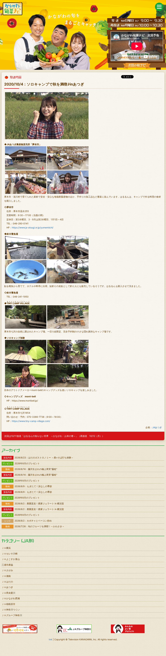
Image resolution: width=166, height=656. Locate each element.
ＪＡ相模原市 (8, 604)
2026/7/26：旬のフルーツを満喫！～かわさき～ (35, 526)
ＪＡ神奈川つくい (11, 609)
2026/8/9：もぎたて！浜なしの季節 (29, 486)
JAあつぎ (157, 427)
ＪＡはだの (7, 581)
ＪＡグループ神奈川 (12, 615)
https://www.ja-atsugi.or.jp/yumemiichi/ (32, 227)
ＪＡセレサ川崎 (10, 553)
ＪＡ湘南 (6, 576)
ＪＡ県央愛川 (8, 592)
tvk (50, 639)
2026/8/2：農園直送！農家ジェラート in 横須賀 (35, 503)
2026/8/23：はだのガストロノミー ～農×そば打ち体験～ (38, 457)
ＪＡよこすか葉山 (11, 559)
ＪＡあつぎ (7, 587)
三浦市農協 (7, 564)
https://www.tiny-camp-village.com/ (31, 421)
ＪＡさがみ (7, 570)
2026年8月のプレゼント (21, 463)
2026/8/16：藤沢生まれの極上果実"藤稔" (31, 469)
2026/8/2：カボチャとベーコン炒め (28, 520)
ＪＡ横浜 (6, 548)
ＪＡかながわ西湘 (11, 598)
